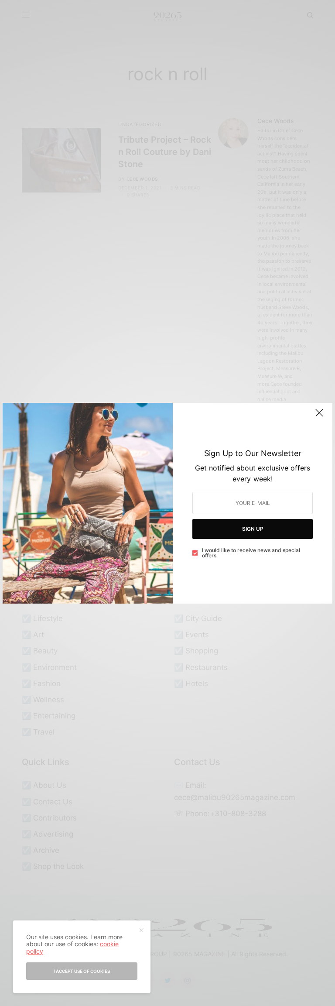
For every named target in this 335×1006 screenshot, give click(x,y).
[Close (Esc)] (319, 416)
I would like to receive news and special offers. (251, 553)
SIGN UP (252, 528)
